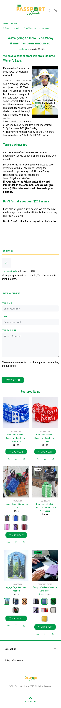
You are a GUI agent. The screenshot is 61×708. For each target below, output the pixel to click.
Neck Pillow (16, 431)
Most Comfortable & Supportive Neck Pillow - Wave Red (45, 438)
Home (5, 23)
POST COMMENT (12, 380)
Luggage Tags (16, 501)
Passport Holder (45, 584)
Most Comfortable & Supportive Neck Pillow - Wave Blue (16, 438)
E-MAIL (5, 316)
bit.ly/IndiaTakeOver (19, 178)
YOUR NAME (7, 303)
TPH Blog (13, 23)
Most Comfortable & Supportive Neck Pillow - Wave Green (45, 507)
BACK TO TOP (30, 701)
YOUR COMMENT (9, 330)
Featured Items (30, 391)
